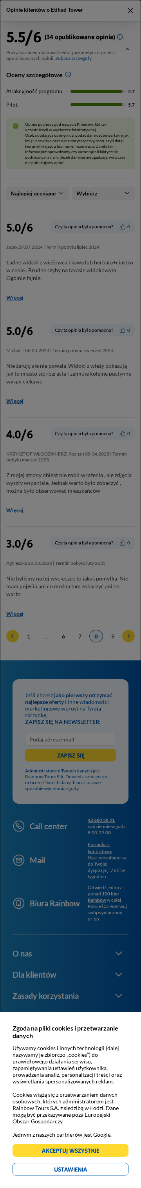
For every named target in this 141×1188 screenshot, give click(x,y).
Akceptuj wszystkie (74, 1152)
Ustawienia (84, 1170)
